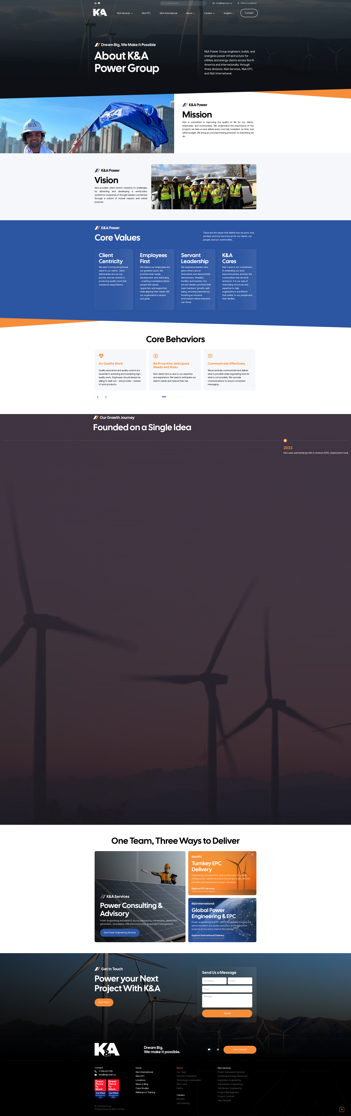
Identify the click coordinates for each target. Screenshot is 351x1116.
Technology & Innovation (189, 1080)
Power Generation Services (231, 1072)
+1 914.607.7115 (106, 1071)
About (180, 1068)
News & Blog (142, 1084)
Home (138, 1068)
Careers (181, 1095)
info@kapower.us (107, 1074)
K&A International (168, 13)
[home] (100, 12)
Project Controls (226, 1096)
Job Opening (183, 1103)
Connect (249, 13)
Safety (180, 1088)
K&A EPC (146, 13)
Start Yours (104, 1002)
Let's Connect (240, 1049)
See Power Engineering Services (120, 932)
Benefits (181, 1099)
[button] (125, 13)
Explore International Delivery (208, 935)
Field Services (224, 1100)
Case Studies (142, 1088)
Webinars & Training (145, 1092)
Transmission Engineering (230, 1084)
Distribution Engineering (230, 1088)
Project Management (228, 1092)
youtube (99, 3)
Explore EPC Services (203, 888)
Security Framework (186, 1076)
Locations (141, 1080)
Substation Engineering (229, 1080)
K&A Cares (182, 1084)
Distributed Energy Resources (233, 1076)
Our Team (181, 1072)
